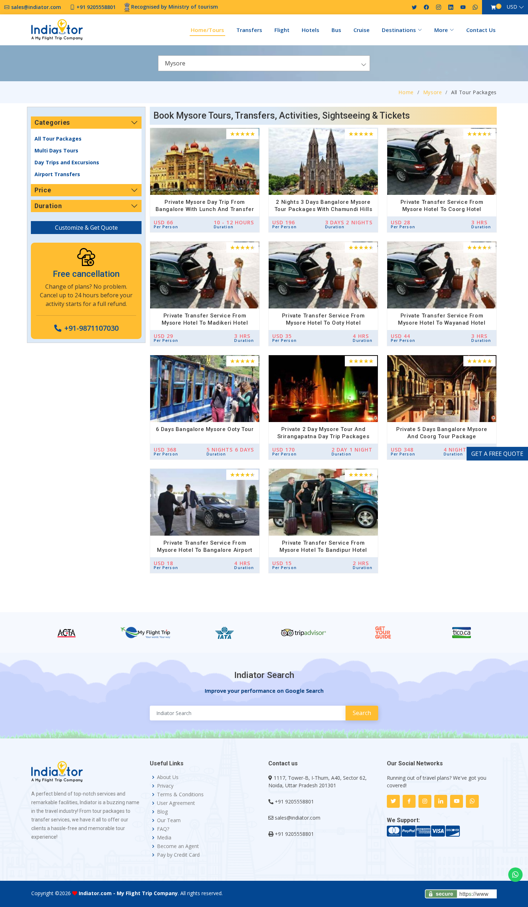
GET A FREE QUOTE (497, 454)
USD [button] (512, 6)
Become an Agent (178, 846)
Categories (52, 122)
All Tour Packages (58, 138)
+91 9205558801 (294, 801)
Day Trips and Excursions (66, 162)
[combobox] (264, 63)
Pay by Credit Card (178, 854)
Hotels (310, 29)
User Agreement (176, 803)
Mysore (432, 92)
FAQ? (163, 829)
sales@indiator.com (297, 817)
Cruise (361, 29)
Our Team (169, 820)
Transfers (249, 29)
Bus (336, 29)
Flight (282, 29)
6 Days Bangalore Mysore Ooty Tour (205, 429)
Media (164, 837)
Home (406, 92)
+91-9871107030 (91, 328)
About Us (168, 777)
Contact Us (481, 29)
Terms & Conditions (180, 794)
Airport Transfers (57, 174)
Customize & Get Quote (86, 228)
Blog (162, 811)
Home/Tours (207, 29)
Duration (48, 206)
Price (42, 190)
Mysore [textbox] (175, 63)
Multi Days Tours (56, 150)
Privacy (165, 785)
